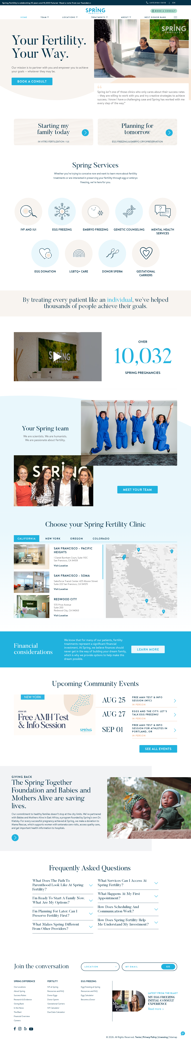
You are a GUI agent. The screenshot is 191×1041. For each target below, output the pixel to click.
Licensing (163, 1037)
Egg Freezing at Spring (90, 987)
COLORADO (101, 538)
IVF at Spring (52, 987)
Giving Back (19, 1003)
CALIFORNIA (26, 538)
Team (44, 17)
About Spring (19, 991)
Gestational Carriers (56, 1003)
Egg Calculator (87, 995)
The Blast (18, 1012)
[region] (59, 581)
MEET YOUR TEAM (137, 490)
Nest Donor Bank (155, 17)
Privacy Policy (150, 1037)
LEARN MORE (148, 649)
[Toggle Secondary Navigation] (175, 17)
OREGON (76, 538)
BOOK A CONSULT (165, 11)
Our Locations (20, 987)
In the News (19, 1008)
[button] (183, 1034)
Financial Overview (22, 1016)
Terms (138, 1037)
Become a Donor (88, 999)
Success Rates (20, 995)
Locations (68, 17)
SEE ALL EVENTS (158, 749)
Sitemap (173, 1037)
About (125, 17)
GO (168, 966)
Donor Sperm (53, 999)
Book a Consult (32, 81)
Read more (155, 1009)
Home (24, 17)
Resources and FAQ (55, 991)
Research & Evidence (23, 999)
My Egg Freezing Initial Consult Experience (161, 1001)
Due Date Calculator (56, 1012)
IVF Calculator (53, 1008)
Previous (17, 481)
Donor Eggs (52, 995)
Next (90, 481)
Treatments (98, 17)
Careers (17, 1020)
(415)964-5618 (158, 2)
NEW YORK (53, 538)
